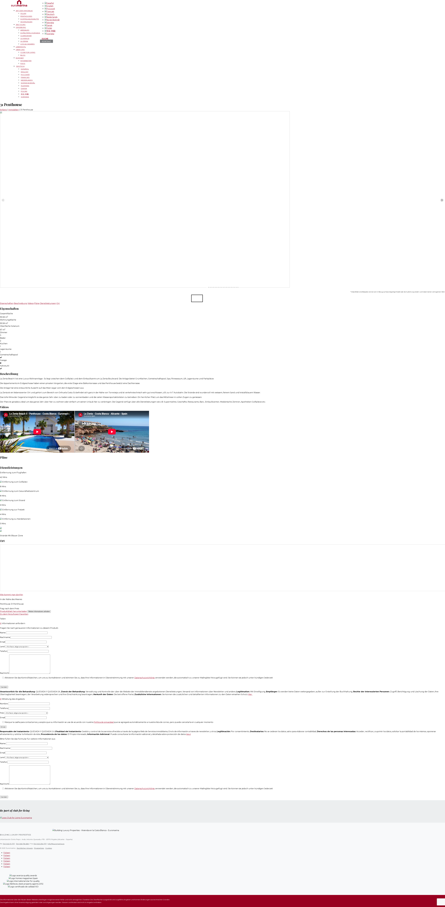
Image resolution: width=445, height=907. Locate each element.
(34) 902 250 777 (39, 844)
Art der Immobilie (24, 11)
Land (2, 646)
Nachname (5, 637)
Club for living (27, 52)
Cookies (48, 848)
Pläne (37, 303)
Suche (45, 38)
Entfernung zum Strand (13, 500)
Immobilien (13, 110)
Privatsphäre (39, 848)
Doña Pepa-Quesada (30, 33)
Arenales (24, 30)
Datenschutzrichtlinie (144, 678)
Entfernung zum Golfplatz (14, 482)
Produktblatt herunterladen (13, 611)
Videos (31, 303)
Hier (250, 694)
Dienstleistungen (48, 303)
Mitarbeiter (26, 61)
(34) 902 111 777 (9, 844)
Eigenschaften (6, 303)
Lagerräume (5, 349)
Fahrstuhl (4, 366)
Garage (3, 360)
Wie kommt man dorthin (11, 595)
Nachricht (4, 673)
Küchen (3, 343)
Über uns (20, 49)
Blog (22, 55)
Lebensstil (21, 47)
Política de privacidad (104, 722)
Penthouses (26, 16)
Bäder (3, 338)
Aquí (188, 734)
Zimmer (3, 332)
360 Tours (20, 24)
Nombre (4, 704)
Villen (23, 13)
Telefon (3, 651)
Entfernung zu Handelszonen (16, 519)
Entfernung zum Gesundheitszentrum (20, 491)
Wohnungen (26, 22)
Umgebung (21, 27)
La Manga (24, 38)
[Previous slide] (3, 200)
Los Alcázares (27, 44)
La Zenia (24, 41)
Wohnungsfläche (8, 320)
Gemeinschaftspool (9, 355)
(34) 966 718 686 (22, 844)
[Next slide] (441, 200)
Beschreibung (20, 303)
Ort (58, 303)
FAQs (22, 63)
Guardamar (26, 36)
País (2, 713)
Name (3, 633)
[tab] (207, 287)
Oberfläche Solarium (9, 326)
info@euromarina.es (56, 844)
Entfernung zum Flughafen (13, 473)
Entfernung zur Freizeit (13, 510)
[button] (197, 298)
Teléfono (4, 708)
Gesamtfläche (6, 313)
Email (2, 642)
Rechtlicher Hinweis (25, 848)
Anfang (3, 110)
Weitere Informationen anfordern (39, 611)
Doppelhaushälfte (29, 19)
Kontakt (20, 58)
